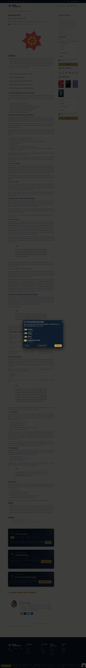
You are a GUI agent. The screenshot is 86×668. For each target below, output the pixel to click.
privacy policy (40, 326)
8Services (30, 341)
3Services (30, 330)
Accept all (58, 345)
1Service (30, 334)
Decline (27, 345)
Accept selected (42, 345)
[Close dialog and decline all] (62, 321)
